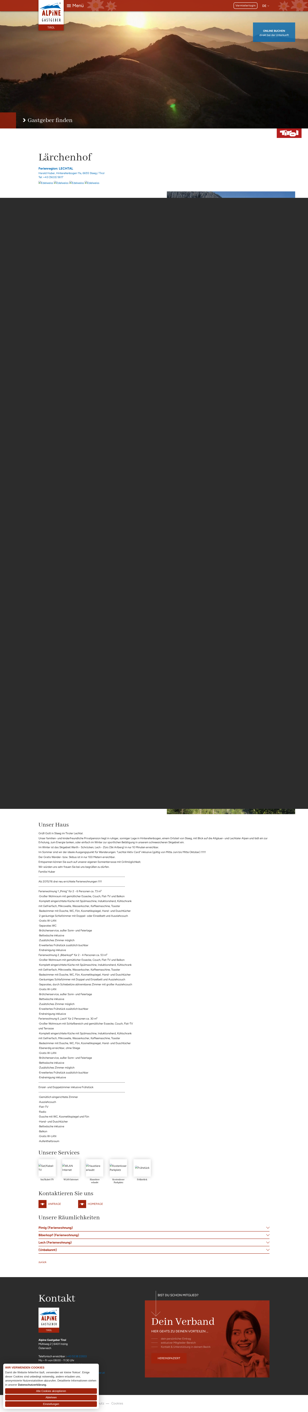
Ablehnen (51, 1397)
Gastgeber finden (50, 120)
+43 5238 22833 (76, 1356)
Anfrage (54, 1203)
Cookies (117, 1403)
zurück (42, 1262)
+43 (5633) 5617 (53, 177)
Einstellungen (51, 1404)
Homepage (95, 1203)
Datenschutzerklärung (32, 1384)
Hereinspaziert (169, 1358)
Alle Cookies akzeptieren (51, 1391)
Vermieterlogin (245, 5)
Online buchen (274, 30)
